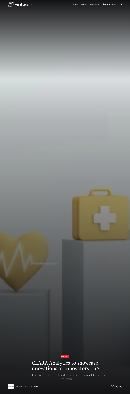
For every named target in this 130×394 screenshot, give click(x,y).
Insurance (64, 356)
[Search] (121, 4)
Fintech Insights (95, 4)
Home (76, 4)
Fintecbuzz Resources (111, 4)
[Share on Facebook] (112, 386)
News (84, 4)
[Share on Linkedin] (120, 386)
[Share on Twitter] (116, 386)
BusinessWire (18, 386)
